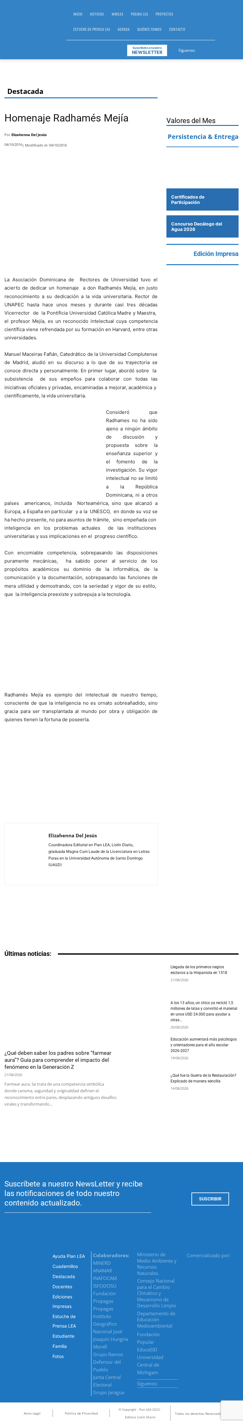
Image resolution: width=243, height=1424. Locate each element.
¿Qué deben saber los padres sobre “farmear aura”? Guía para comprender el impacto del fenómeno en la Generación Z (57, 1060)
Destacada (25, 91)
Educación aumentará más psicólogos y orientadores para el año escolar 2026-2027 (204, 1045)
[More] (151, 136)
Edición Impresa (216, 254)
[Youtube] (224, 49)
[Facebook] (201, 49)
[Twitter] (216, 49)
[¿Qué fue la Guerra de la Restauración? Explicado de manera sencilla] (145, 1086)
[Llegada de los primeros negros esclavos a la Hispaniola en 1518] (145, 978)
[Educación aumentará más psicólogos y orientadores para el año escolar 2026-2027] (145, 1050)
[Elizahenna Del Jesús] (26, 854)
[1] (202, 176)
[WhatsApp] (134, 136)
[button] (222, 24)
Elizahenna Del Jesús (29, 134)
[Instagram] (208, 49)
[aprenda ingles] (202, 158)
